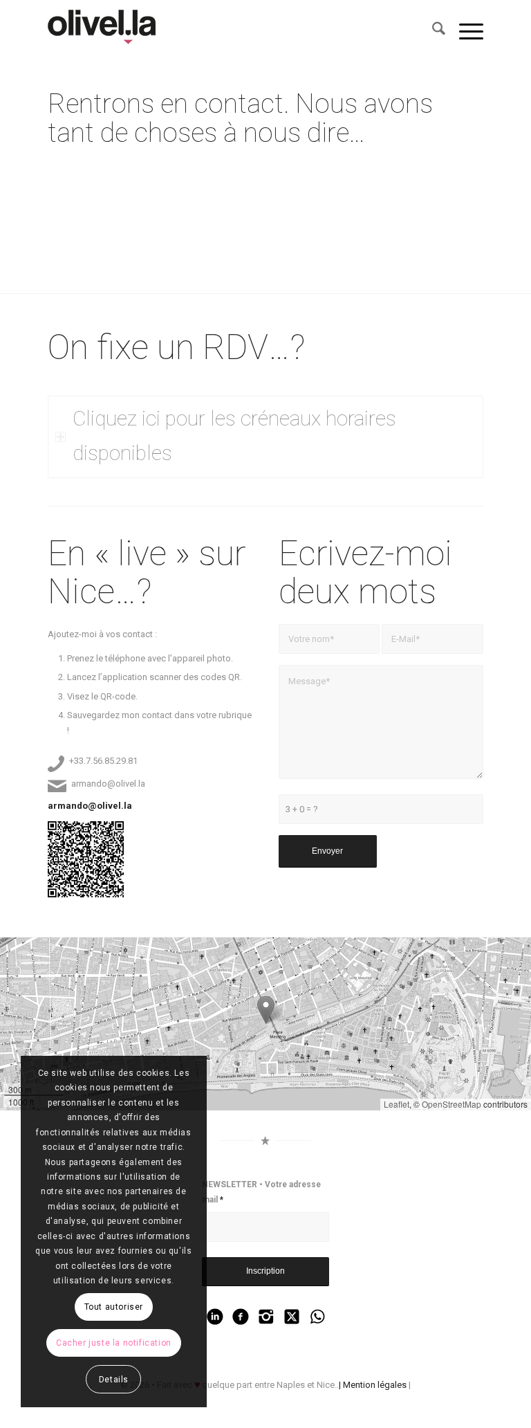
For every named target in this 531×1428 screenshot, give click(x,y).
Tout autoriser (113, 1307)
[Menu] (464, 31)
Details (114, 1379)
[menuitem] (431, 31)
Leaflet (396, 1104)
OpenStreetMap (451, 1104)
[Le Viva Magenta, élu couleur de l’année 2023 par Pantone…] (106, 31)
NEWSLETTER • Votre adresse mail (261, 1192)
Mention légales (375, 1385)
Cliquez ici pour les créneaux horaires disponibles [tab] (234, 436)
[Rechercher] (431, 31)
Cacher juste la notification (113, 1343)
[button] (265, 1010)
